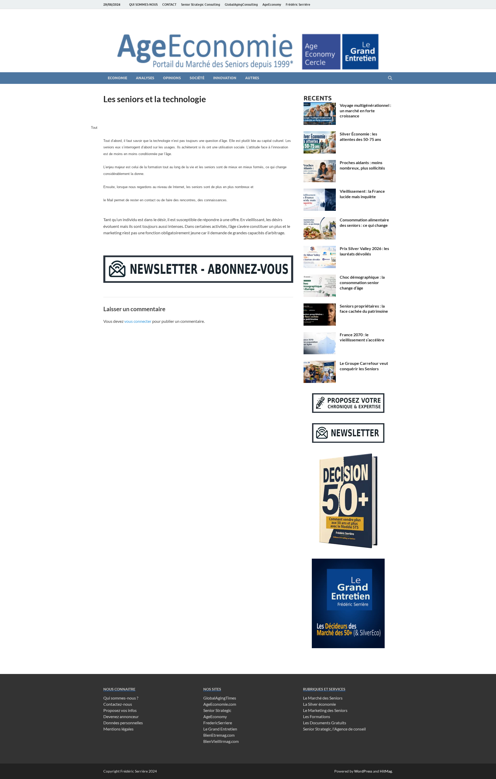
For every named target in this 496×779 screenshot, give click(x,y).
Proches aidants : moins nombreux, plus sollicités (362, 165)
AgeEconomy (271, 4)
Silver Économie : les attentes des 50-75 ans (360, 136)
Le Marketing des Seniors (325, 710)
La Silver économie (319, 704)
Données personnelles (123, 722)
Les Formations (316, 716)
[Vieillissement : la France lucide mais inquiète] (320, 191)
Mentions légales (118, 728)
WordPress (363, 771)
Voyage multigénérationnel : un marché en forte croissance (365, 110)
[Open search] (390, 78)
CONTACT (169, 4)
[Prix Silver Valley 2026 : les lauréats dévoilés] (320, 248)
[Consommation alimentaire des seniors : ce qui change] (320, 220)
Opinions (172, 78)
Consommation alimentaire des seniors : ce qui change (364, 222)
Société (197, 78)
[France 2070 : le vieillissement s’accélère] (320, 335)
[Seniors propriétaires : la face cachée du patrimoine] (320, 306)
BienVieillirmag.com (221, 741)
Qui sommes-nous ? (120, 697)
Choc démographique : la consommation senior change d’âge (362, 282)
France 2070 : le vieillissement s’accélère (362, 337)
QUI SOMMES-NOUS (143, 4)
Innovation (224, 78)
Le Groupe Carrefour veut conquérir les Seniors (364, 366)
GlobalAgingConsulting (241, 4)
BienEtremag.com (219, 735)
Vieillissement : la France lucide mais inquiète (362, 194)
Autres (252, 78)
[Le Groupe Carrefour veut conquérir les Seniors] (320, 363)
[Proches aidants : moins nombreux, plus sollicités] (320, 162)
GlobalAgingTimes (219, 697)
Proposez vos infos (120, 710)
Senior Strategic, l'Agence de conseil (334, 728)
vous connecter (137, 321)
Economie (117, 78)
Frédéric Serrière (298, 4)
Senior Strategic (217, 710)
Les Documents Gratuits (324, 722)
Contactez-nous (117, 704)
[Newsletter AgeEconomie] (198, 281)
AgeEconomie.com (219, 704)
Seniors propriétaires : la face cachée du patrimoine (364, 308)
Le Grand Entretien (220, 728)
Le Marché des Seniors (323, 697)
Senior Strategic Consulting (200, 4)
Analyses (145, 78)
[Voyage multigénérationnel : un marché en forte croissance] (320, 105)
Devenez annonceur (121, 716)
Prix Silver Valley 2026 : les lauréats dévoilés (364, 251)
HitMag (386, 771)
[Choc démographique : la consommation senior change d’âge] (320, 277)
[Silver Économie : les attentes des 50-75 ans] (320, 134)
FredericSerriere (217, 722)
